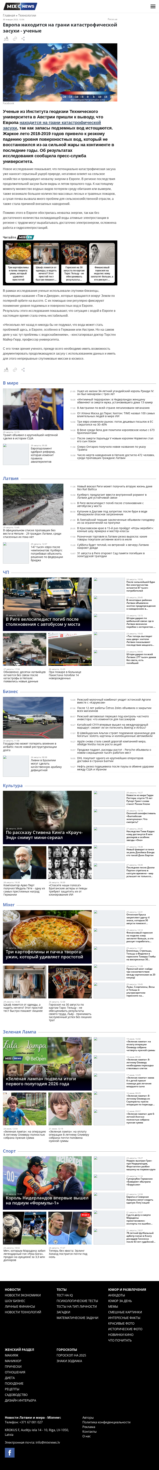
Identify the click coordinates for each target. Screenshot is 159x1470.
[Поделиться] (23, 39)
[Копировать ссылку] (15, 39)
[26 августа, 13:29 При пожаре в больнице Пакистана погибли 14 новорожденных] (70, 650)
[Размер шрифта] (6, 39)
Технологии (27, 15)
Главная (9, 15)
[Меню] (153, 6)
